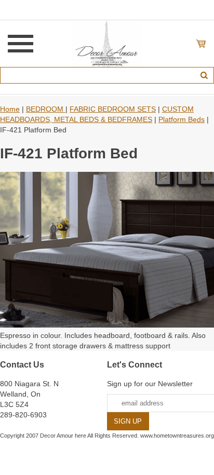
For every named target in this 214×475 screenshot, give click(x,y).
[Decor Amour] (107, 43)
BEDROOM (45, 109)
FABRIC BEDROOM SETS (113, 109)
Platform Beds (181, 119)
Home (10, 109)
